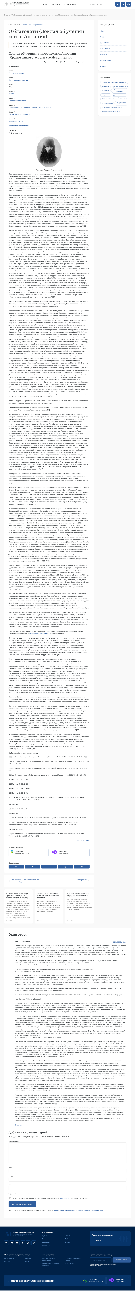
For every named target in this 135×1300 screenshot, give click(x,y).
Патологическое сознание (119, 90)
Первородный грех (16, 121)
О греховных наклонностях (20, 114)
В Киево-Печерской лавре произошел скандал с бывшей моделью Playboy (17, 895)
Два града (104, 43)
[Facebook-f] (23, 1242)
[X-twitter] (28, 1242)
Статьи (62, 4)
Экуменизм (105, 90)
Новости (103, 54)
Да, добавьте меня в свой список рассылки (26, 1194)
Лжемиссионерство (108, 99)
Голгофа (12, 94)
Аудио (103, 31)
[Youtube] (128, 4)
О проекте (46, 4)
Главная (7, 15)
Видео (55, 4)
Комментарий (14, 1141)
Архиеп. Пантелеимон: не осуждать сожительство (78, 894)
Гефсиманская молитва (18, 80)
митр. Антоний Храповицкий (33, 25)
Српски (28, 1258)
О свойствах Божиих (17, 101)
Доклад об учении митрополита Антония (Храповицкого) (47, 15)
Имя (11, 1167)
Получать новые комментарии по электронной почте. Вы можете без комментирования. (50, 1198)
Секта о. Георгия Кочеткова (111, 107)
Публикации (17, 15)
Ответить (18, 1125)
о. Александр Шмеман (121, 103)
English (7, 1261)
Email (11, 1176)
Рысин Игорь (69, 1263)
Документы (105, 49)
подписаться (65, 1198)
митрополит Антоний (38, 634)
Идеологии (123, 99)
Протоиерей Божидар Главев (73, 1259)
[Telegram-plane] (123, 4)
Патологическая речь (120, 86)
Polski (27, 1261)
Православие (106, 86)
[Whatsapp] (33, 1242)
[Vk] (117, 4)
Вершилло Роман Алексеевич (48, 1259)
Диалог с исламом (119, 95)
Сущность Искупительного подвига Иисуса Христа (30, 107)
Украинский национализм (111, 111)
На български (9, 1258)
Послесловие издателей (19, 126)
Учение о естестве (16, 73)
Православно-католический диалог (114, 82)
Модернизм (106, 95)
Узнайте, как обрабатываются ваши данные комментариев (78, 1210)
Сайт (10, 1185)
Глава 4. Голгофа (83, 840)
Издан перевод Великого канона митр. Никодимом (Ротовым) (48, 895)
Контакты (71, 4)
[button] (16, 866)
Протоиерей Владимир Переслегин (50, 1264)
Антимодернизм (107, 103)
